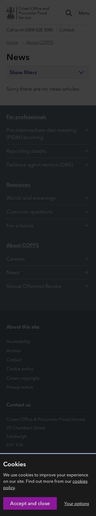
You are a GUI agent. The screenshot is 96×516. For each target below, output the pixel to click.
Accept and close (30, 503)
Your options (76, 503)
